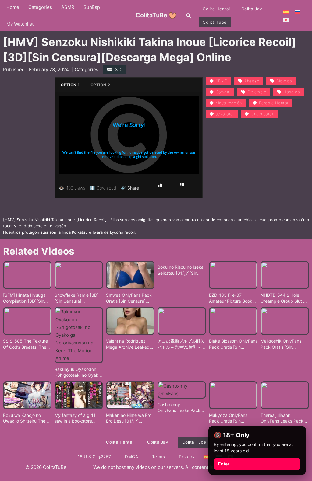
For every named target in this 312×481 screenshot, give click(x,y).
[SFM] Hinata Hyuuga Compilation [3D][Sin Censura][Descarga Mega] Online (24, 298)
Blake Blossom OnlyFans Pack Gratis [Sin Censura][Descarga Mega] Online (233, 344)
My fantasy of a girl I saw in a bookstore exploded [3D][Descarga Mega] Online (79, 418)
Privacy (187, 456)
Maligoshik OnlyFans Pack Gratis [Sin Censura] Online (281, 344)
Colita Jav (251, 8)
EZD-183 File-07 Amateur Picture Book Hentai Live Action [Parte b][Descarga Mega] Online (230, 298)
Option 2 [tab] (100, 84)
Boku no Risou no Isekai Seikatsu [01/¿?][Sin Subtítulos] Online (181, 270)
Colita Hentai (216, 8)
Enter (223, 463)
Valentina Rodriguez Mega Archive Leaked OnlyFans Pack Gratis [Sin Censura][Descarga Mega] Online (130, 344)
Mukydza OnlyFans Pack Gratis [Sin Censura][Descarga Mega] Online (228, 418)
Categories (40, 7)
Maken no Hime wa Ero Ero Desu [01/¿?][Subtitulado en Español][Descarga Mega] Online (128, 418)
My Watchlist (20, 24)
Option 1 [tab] (70, 84)
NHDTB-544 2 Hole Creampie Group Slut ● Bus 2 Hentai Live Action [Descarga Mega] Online (285, 298)
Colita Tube (215, 22)
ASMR (67, 7)
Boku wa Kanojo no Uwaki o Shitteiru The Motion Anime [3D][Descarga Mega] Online (27, 418)
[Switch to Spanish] (286, 12)
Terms (158, 456)
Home (12, 7)
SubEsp (91, 7)
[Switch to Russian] (297, 12)
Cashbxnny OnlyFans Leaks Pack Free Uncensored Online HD (181, 407)
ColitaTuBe (151, 15)
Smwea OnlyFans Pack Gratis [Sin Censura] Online (129, 298)
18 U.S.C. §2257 (94, 456)
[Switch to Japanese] (286, 19)
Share (129, 188)
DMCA (131, 456)
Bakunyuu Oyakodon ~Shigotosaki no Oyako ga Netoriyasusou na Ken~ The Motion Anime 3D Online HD (78, 372)
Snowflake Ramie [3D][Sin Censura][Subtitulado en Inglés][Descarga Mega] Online (79, 298)
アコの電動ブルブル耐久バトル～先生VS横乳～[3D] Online (181, 344)
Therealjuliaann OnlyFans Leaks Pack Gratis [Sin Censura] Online (282, 418)
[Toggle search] (188, 15)
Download (103, 187)
